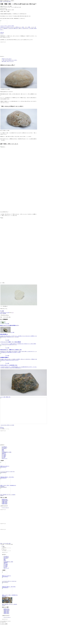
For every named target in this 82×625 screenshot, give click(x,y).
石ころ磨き (4, 456)
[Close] (6, 624)
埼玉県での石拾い (5, 503)
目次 (1, 56)
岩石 (3, 450)
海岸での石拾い (4, 447)
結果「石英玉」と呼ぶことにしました (8, 61)
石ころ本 (3, 457)
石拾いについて (4, 458)
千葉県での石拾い (6, 611)
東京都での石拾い (5, 499)
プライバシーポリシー (5, 507)
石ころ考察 (2, 310)
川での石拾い (4, 446)
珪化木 (3, 451)
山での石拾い (4, 448)
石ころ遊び (4, 455)
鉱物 (3, 449)
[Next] (4, 623)
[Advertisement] (18, 49)
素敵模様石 (6, 562)
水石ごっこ (6, 563)
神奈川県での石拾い (5, 500)
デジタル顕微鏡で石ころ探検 (6, 452)
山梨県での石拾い (6, 610)
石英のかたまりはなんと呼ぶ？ (7, 58)
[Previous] (1, 623)
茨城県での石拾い (6, 612)
